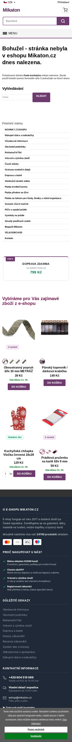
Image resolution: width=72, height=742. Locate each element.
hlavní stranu (63, 78)
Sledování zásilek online (17, 181)
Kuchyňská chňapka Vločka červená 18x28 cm (18, 454)
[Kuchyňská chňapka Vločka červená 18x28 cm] (18, 425)
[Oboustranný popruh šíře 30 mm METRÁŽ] (18, 335)
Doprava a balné (13, 175)
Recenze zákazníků (14, 641)
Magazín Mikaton (13, 227)
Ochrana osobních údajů (17, 169)
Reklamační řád (13, 152)
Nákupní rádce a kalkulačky (20, 657)
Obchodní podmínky (15, 147)
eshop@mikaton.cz (20, 697)
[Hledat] (63, 21)
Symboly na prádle (14, 215)
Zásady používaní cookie (18, 221)
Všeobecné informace (16, 141)
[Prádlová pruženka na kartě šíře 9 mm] (54, 425)
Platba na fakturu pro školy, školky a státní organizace (33, 198)
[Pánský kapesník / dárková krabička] (54, 335)
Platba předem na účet (16, 192)
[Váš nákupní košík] (65, 10)
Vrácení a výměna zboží (17, 158)
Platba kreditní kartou (16, 187)
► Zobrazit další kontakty (19, 707)
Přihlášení (63, 2)
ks (11, 473)
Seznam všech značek (16, 204)
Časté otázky (12, 164)
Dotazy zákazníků (14, 636)
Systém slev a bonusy (16, 646)
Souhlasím (36, 736)
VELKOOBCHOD (13, 232)
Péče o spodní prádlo (16, 209)
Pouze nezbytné (36, 729)
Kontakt (9, 238)
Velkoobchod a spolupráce (19, 652)
